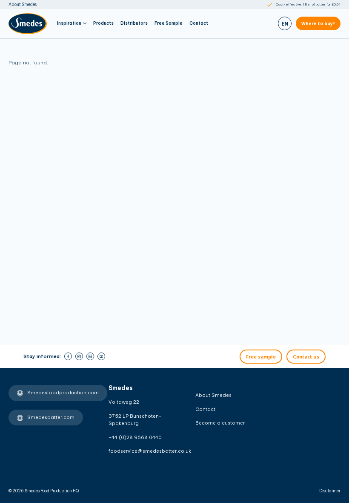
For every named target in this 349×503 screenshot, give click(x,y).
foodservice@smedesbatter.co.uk (138, 451)
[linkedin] (90, 356)
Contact (198, 23)
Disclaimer (329, 491)
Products (103, 23)
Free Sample (168, 23)
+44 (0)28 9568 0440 (135, 437)
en (285, 23)
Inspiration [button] (69, 23)
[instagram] (79, 356)
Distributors (134, 23)
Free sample (261, 356)
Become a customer (220, 423)
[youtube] (101, 356)
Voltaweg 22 (124, 402)
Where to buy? (318, 23)
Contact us (306, 356)
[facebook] (68, 356)
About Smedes (23, 4)
